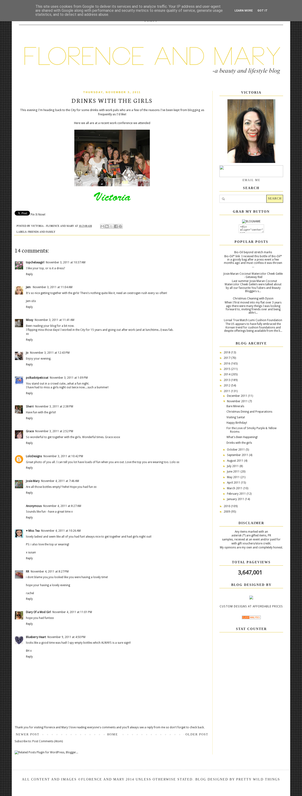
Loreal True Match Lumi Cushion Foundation (253, 320)
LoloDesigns (34, 456)
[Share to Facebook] (115, 226)
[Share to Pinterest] (120, 226)
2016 (227, 363)
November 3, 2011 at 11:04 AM (52, 287)
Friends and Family (41, 231)
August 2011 (235, 460)
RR (27, 571)
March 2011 (235, 488)
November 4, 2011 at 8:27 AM (62, 506)
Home (112, 734)
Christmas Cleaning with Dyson (253, 298)
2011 (227, 391)
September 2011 (238, 455)
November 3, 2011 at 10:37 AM (65, 262)
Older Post (196, 734)
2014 (227, 374)
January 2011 (236, 499)
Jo (27, 352)
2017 (227, 358)
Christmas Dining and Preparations (249, 411)
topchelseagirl (35, 262)
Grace (30, 431)
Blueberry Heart (36, 637)
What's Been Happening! (242, 437)
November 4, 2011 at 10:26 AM (61, 530)
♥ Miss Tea (33, 530)
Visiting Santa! (235, 417)
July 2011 (233, 466)
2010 (227, 506)
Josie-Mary (33, 481)
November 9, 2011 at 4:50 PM (66, 637)
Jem (28, 287)
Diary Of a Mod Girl (38, 612)
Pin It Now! (38, 214)
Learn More (244, 10)
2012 (227, 385)
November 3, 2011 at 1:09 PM (69, 377)
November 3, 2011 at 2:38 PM (54, 406)
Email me (251, 180)
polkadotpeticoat (37, 377)
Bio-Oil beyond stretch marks (253, 252)
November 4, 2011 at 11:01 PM (72, 612)
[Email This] (102, 226)
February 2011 (237, 493)
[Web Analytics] (251, 618)
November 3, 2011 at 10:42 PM (63, 456)
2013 (227, 380)
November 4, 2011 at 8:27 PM (50, 571)
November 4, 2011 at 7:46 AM (60, 481)
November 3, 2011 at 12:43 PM (50, 352)
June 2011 (233, 471)
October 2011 (236, 449)
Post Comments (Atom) (47, 741)
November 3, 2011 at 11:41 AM (54, 320)
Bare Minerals (235, 406)
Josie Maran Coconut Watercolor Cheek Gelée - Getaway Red (253, 275)
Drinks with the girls (239, 442)
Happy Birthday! (236, 422)
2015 (227, 369)
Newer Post (27, 734)
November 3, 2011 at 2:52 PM (54, 431)
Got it (262, 10)
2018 (227, 352)
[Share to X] (111, 226)
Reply (29, 274)
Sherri (30, 406)
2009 (227, 511)
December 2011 (237, 396)
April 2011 (234, 482)
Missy (29, 320)
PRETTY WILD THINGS (258, 779)
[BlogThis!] (107, 226)
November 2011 (237, 401)
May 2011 (233, 477)
